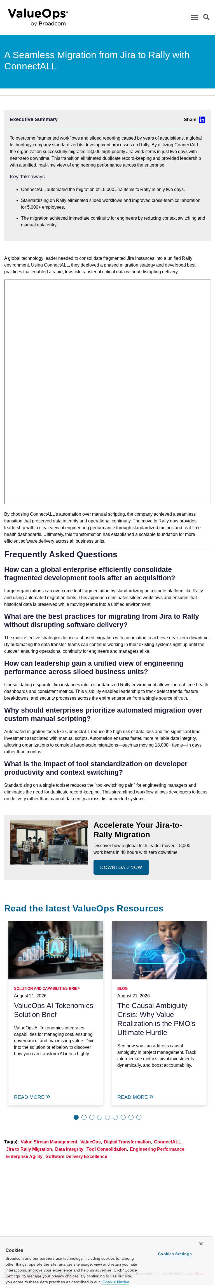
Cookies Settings (175, 1254)
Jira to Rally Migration (29, 1149)
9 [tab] (138, 1117)
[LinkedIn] (194, 119)
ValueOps (90, 1142)
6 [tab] (115, 1117)
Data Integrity (69, 1149)
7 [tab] (123, 1117)
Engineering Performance (157, 1149)
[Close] (201, 1243)
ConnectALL (167, 1142)
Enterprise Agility (24, 1156)
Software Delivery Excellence (76, 1156)
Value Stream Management (49, 1142)
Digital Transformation (127, 1142)
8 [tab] (131, 1117)
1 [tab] (76, 1117)
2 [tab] (84, 1117)
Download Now (121, 867)
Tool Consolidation (107, 1149)
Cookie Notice (115, 1282)
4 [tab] (99, 1117)
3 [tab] (91, 1117)
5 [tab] (107, 1117)
